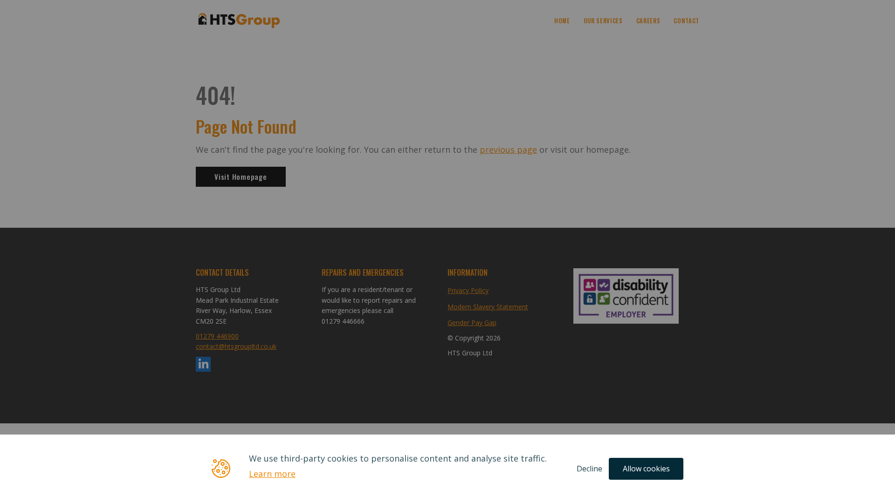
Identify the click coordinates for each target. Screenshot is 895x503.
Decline (589, 468)
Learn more (272, 474)
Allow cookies (646, 468)
